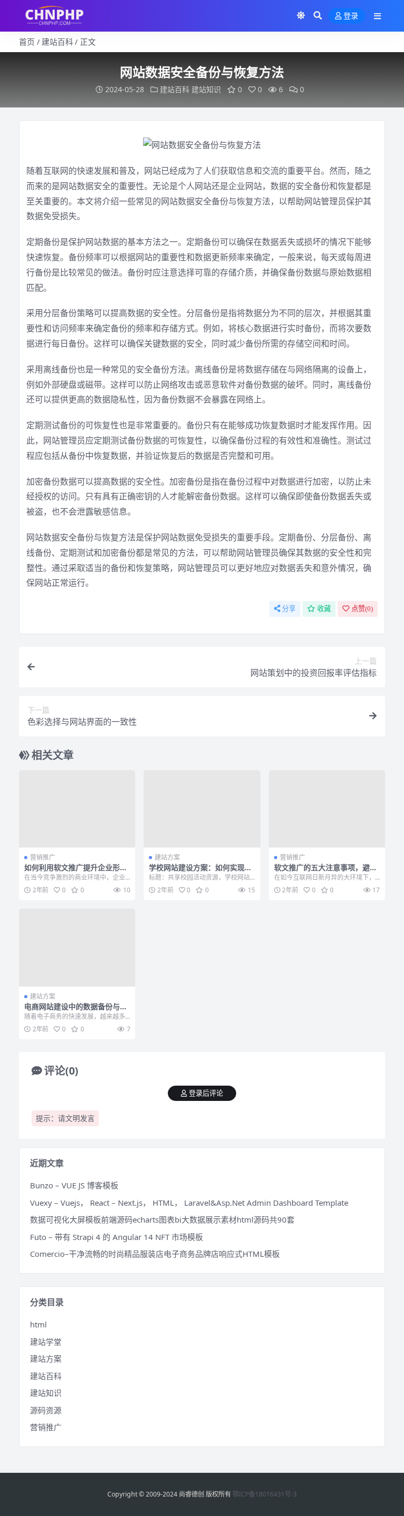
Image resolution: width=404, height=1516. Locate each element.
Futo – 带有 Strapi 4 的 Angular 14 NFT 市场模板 (116, 1237)
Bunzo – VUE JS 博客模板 (74, 1185)
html (38, 1324)
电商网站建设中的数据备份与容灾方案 (75, 1010)
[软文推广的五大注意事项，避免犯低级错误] (327, 809)
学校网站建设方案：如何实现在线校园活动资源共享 (200, 871)
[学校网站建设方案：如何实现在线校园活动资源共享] (202, 809)
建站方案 (167, 857)
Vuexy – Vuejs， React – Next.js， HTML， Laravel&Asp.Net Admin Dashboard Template (189, 1202)
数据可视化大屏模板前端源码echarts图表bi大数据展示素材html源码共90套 (162, 1219)
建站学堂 (46, 1341)
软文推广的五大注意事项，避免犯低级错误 (325, 871)
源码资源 (46, 1410)
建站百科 (57, 41)
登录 (351, 16)
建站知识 (206, 89)
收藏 (324, 609)
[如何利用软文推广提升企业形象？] (77, 809)
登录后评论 (206, 1093)
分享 (289, 609)
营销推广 (42, 857)
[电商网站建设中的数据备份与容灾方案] (77, 948)
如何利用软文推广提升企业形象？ (72, 871)
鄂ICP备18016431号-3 (265, 1494)
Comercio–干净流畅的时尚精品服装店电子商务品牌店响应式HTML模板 (155, 1253)
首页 (27, 41)
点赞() (362, 609)
